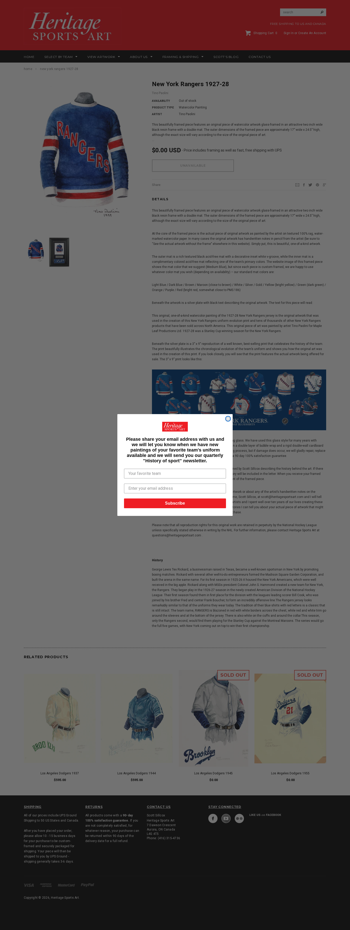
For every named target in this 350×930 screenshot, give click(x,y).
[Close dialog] (228, 418)
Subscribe (175, 503)
